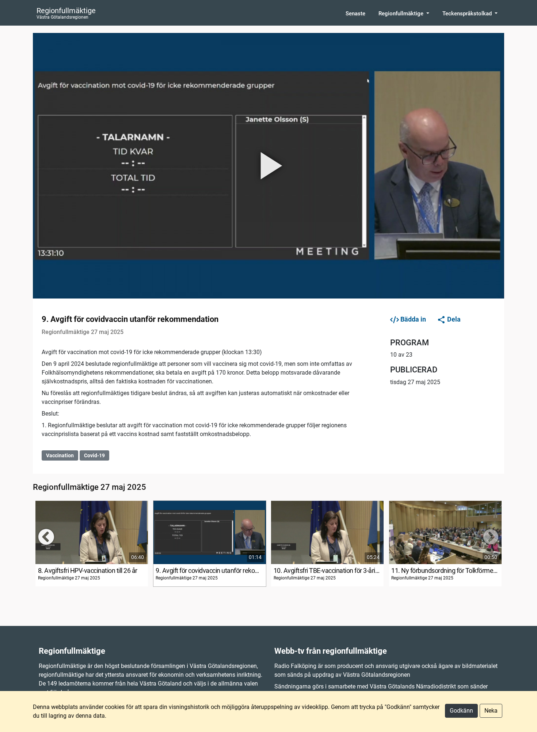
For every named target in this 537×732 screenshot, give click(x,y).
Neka (491, 710)
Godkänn (461, 710)
